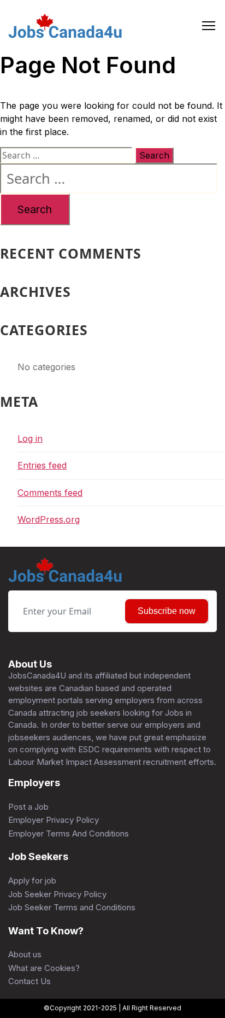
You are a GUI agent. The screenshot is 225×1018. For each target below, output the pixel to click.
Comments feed (49, 492)
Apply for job (32, 880)
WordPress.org (48, 519)
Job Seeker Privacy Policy (57, 894)
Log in (30, 438)
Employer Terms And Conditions (68, 833)
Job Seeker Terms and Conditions (71, 907)
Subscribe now (167, 611)
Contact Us (29, 981)
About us (25, 954)
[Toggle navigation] (208, 26)
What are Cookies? (44, 968)
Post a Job (28, 806)
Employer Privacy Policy (53, 820)
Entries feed (42, 465)
